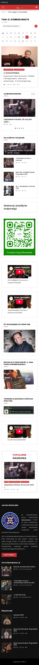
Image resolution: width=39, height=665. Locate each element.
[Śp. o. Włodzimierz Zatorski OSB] (9, 191)
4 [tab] (21, 128)
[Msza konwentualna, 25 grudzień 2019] (7, 633)
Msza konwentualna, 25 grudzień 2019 (25, 630)
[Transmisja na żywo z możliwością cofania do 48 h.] (7, 585)
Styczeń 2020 (25, 482)
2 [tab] (17, 128)
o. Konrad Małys (8, 69)
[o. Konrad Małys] (20, 57)
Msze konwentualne (14, 482)
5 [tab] (23, 128)
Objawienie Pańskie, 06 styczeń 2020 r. (18, 120)
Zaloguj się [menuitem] (4, 2)
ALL (3, 33)
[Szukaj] (36, 7)
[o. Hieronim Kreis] (7, 599)
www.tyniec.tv (26, 520)
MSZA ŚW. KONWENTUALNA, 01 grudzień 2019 (25, 173)
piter (6, 124)
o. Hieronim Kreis (20, 595)
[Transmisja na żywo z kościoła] (9, 163)
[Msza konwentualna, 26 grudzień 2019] (7, 647)
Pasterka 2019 (19, 615)
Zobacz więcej (9, 555)
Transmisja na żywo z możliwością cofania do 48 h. (24, 582)
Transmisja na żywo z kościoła (23, 159)
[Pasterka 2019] (7, 619)
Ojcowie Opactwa (19, 69)
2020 (6, 482)
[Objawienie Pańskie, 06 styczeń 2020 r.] (19, 149)
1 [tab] (15, 128)
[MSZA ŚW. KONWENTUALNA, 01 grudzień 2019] (9, 177)
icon (19, 108)
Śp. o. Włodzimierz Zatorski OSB (25, 187)
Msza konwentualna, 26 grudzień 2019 (25, 644)
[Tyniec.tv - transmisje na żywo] (19, 7)
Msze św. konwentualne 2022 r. (25, 567)
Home (3, 12)
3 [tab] (19, 128)
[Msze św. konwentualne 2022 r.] (7, 571)
